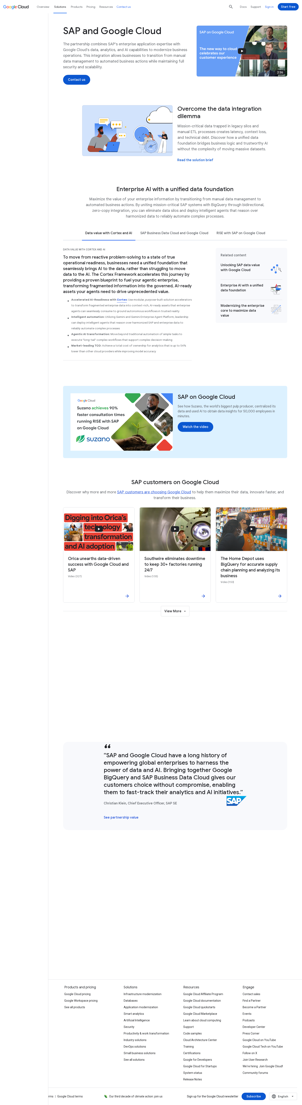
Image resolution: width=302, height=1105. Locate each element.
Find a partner (119, 955)
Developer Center (254, 1027)
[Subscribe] (254, 1096)
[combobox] (283, 1096)
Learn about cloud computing (202, 1020)
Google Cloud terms (70, 1096)
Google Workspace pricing (81, 1000)
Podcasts (249, 1020)
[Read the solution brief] (195, 160)
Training (188, 1046)
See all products (231, 955)
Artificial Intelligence (137, 1020)
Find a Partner (252, 1000)
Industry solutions (135, 1040)
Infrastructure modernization (142, 994)
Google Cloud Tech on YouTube (263, 1046)
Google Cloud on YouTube (259, 1040)
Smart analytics (134, 1013)
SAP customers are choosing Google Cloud (154, 492)
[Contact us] (76, 80)
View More (172, 611)
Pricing (90, 7)
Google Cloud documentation (202, 1000)
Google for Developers (197, 1059)
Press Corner (251, 1033)
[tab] (108, 233)
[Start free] (288, 7)
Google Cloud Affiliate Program (203, 994)
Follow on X (250, 1053)
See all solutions (134, 1059)
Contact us (123, 7)
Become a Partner (254, 1007)
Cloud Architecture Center (200, 1040)
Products (76, 7)
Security (129, 1027)
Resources (106, 7)
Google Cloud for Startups (200, 1066)
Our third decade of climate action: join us (136, 1096)
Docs (243, 7)
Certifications (192, 1053)
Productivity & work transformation (146, 1033)
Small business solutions (140, 1053)
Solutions (60, 7)
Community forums (255, 1072)
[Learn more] (186, 722)
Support (256, 7)
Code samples (192, 1033)
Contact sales (251, 994)
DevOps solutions (135, 1046)
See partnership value (121, 817)
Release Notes (192, 1079)
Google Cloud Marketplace (200, 1013)
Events (247, 1013)
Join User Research (255, 1059)
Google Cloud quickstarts (199, 1007)
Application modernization (141, 1007)
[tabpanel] (175, 306)
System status (192, 1072)
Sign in (269, 7)
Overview (43, 7)
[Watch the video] (195, 427)
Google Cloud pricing (77, 994)
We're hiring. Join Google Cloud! (263, 1066)
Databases (131, 1000)
